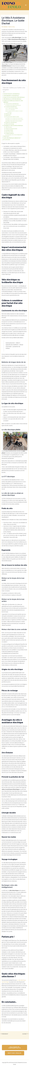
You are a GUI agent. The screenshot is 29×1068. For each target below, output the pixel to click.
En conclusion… (7, 139)
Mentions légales (14, 1053)
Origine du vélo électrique (11, 122)
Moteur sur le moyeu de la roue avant (14, 118)
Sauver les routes (9, 131)
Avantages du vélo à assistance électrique (13, 125)
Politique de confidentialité (14, 1047)
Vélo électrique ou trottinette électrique (12, 99)
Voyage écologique (10, 133)
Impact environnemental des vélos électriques (14, 97)
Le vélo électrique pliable (12, 108)
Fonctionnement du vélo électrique (11, 93)
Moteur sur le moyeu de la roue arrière (15, 119)
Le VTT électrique (11, 109)
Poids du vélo (8, 113)
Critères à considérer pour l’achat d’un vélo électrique (13, 101)
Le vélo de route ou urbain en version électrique (15, 112)
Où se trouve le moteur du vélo (12, 116)
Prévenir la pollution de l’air (11, 128)
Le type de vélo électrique (11, 106)
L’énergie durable (9, 130)
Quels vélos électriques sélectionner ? (12, 138)
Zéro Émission (9, 127)
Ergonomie (8, 115)
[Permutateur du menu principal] (25, 5)
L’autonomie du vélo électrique (12, 103)
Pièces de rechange (10, 124)
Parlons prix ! (6, 136)
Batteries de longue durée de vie (14, 105)
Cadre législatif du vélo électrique (11, 95)
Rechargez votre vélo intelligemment (14, 134)
